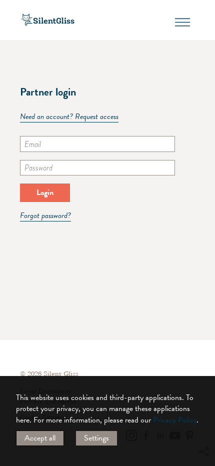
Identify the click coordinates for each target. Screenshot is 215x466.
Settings (96, 438)
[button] (203, 360)
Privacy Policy (174, 420)
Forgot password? (45, 216)
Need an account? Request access (69, 116)
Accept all (40, 438)
